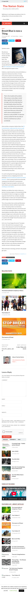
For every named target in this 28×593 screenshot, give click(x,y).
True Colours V (6, 312)
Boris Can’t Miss (16, 538)
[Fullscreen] (24, 499)
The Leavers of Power (7, 337)
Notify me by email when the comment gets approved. (13, 426)
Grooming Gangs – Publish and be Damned (18, 444)
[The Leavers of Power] (14, 335)
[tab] (5, 439)
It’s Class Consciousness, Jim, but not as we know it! (18, 547)
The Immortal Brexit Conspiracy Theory (12, 290)
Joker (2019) (15, 451)
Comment (5, 380)
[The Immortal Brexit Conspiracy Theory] (14, 289)
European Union (10, 257)
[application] (14, 493)
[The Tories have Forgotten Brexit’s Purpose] (5, 568)
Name (4, 399)
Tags (19, 439)
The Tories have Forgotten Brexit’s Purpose (16, 569)
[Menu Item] (24, 1)
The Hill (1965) (15, 459)
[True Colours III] (6, 575)
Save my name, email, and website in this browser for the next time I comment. (13, 421)
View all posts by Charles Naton (18, 360)
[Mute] (22, 499)
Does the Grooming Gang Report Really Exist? (18, 467)
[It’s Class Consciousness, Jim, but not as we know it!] (6, 546)
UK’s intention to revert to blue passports (14, 66)
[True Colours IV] (6, 531)
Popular (5, 439)
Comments (13, 439)
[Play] (3, 499)
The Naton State (13, 6)
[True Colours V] (14, 311)
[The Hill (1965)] (6, 459)
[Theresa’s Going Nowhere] (6, 554)
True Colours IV (16, 531)
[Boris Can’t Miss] (6, 539)
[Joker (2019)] (6, 451)
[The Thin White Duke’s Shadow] (6, 475)
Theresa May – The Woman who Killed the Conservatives (19, 561)
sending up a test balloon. (8, 186)
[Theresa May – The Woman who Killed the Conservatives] (6, 560)
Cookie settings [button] (13, 590)
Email (4, 405)
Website (4, 412)
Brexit (3, 28)
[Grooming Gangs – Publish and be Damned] (6, 443)
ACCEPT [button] (21, 590)
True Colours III (16, 575)
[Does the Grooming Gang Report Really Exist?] (6, 467)
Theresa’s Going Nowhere (18, 554)
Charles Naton (15, 36)
